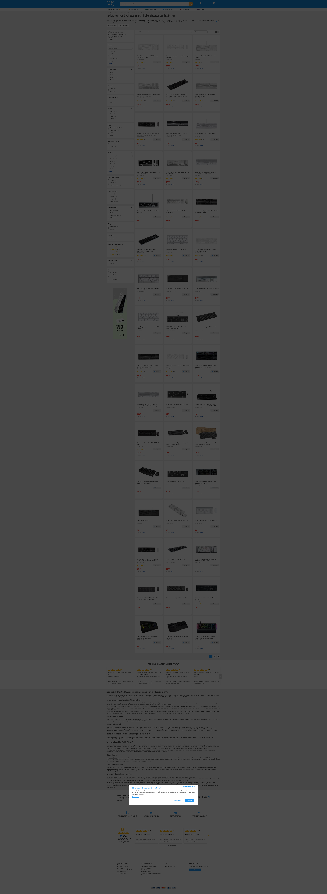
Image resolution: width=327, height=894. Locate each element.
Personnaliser (178, 800)
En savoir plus (135, 797)
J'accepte (189, 800)
